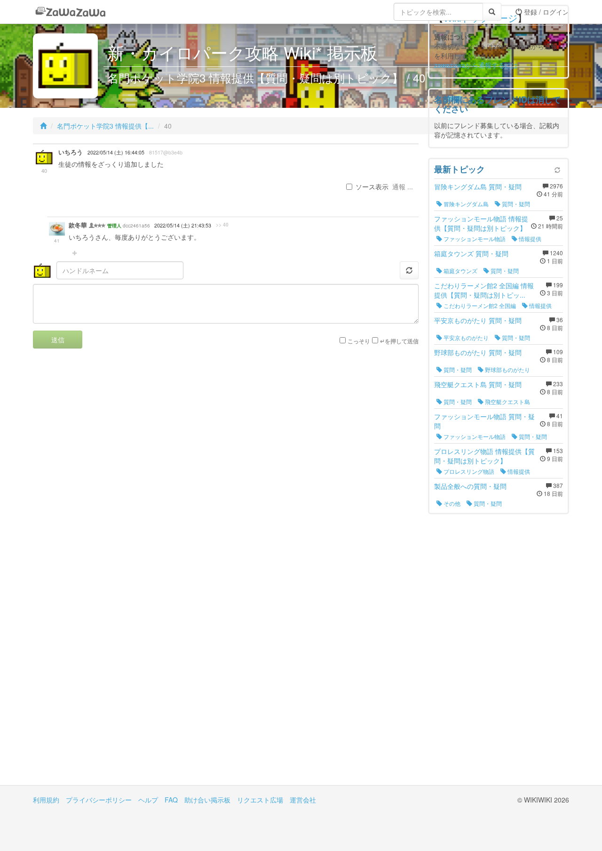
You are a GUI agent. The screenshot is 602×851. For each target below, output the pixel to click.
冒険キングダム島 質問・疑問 (478, 186)
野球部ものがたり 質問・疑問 (478, 352)
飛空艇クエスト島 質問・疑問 (478, 384)
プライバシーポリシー (99, 799)
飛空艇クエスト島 (506, 401)
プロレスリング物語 (468, 471)
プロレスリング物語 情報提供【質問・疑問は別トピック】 (484, 455)
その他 (451, 503)
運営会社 (303, 799)
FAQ (171, 799)
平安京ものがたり (465, 337)
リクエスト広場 (260, 799)
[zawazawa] (70, 12)
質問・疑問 (515, 204)
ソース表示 (372, 186)
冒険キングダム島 (465, 204)
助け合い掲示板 (207, 799)
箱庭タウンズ (459, 271)
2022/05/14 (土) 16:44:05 (115, 152)
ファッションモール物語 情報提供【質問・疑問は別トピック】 (481, 223)
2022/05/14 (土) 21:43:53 (182, 225)
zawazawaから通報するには (476, 65)
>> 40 (222, 224)
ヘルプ (148, 799)
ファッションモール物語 (474, 239)
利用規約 (46, 799)
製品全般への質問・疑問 (470, 486)
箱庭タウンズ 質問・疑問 (471, 253)
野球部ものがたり (506, 369)
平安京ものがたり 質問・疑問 (478, 320)
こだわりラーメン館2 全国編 (479, 305)
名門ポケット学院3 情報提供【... (105, 125)
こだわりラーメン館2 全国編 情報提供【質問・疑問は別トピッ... (484, 290)
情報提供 (529, 239)
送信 (57, 339)
